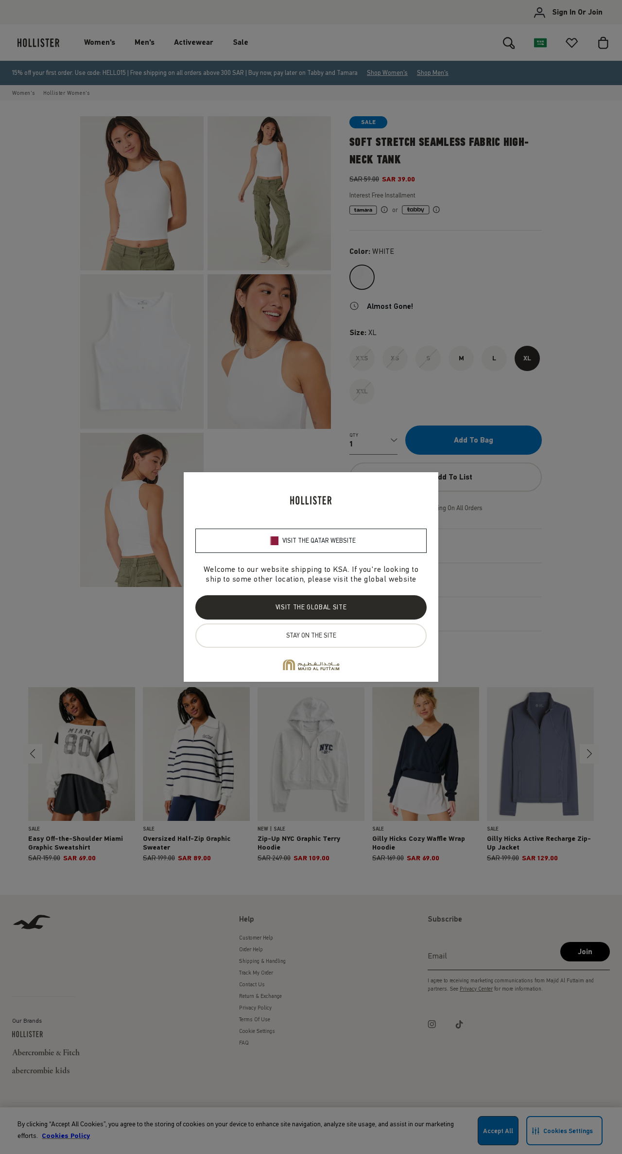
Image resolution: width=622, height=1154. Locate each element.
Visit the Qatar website (319, 540)
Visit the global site (311, 607)
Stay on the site (311, 635)
